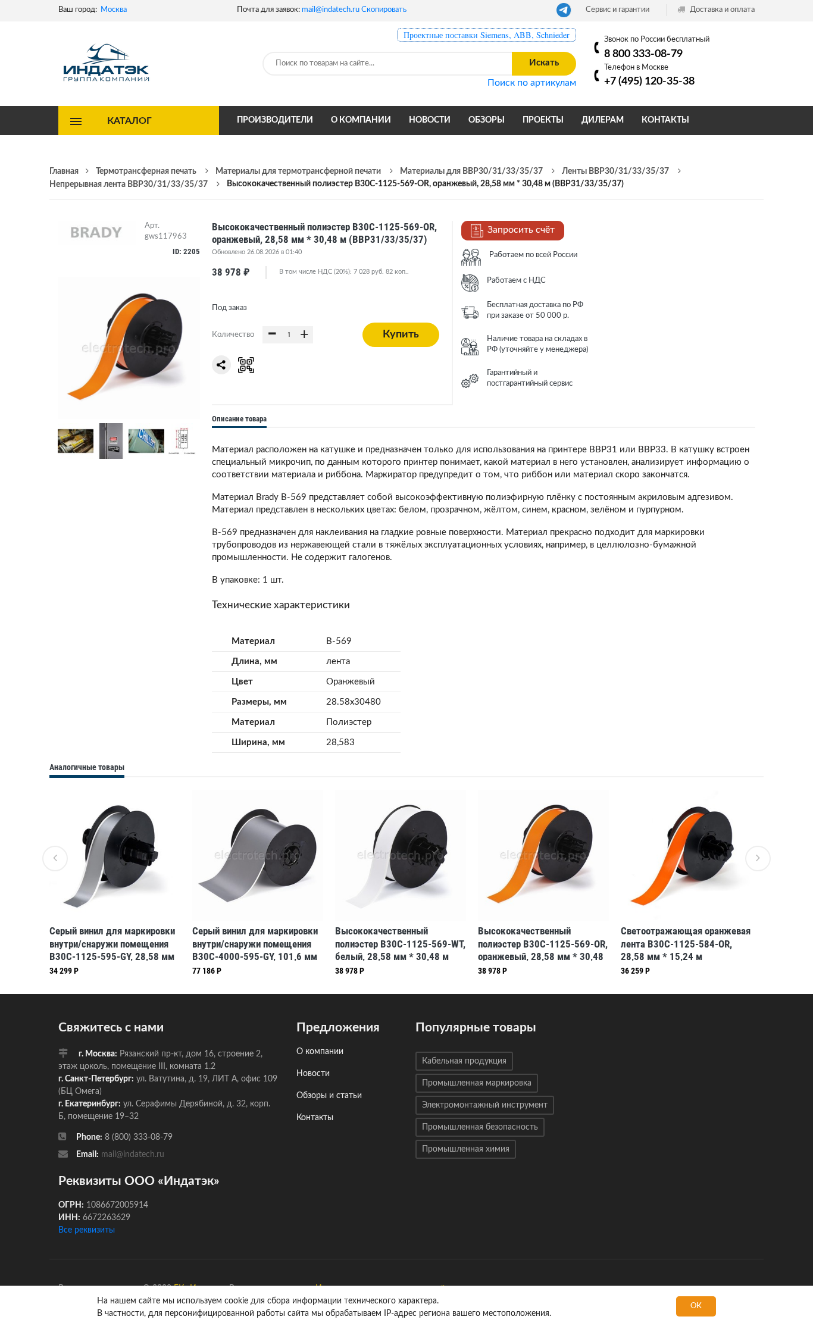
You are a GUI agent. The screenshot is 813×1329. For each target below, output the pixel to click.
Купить (401, 334)
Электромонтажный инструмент (485, 1105)
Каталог (129, 120)
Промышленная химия (465, 1149)
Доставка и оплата (721, 10)
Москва (114, 10)
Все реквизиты (86, 1230)
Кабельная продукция (464, 1061)
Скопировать (383, 10)
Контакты (665, 120)
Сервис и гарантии (617, 10)
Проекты (543, 120)
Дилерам (602, 120)
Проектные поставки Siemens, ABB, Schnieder (487, 34)
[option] (114, 886)
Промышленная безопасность (480, 1127)
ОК (696, 1306)
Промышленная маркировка (476, 1083)
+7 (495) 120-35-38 (649, 81)
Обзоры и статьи (329, 1096)
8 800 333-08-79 (643, 54)
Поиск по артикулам (531, 82)
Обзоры (486, 120)
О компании (361, 120)
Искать (544, 62)
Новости (430, 120)
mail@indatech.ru (330, 10)
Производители (275, 120)
